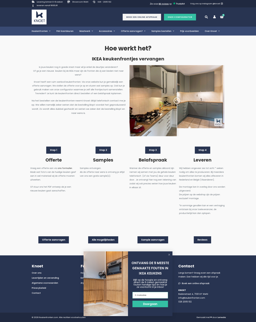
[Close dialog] (169, 254)
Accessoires (105, 31)
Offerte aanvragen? (132, 31)
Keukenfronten (40, 31)
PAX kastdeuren (64, 31)
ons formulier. (65, 168)
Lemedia (221, 317)
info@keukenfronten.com (191, 297)
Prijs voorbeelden (189, 31)
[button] (180, 17)
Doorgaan (150, 304)
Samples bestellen (161, 31)
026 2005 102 (185, 301)
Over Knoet (211, 31)
